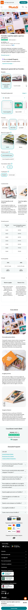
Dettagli (3, 278)
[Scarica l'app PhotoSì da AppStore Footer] (6, 547)
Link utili (4, 451)
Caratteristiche (4, 183)
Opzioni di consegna (7, 63)
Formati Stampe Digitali (7, 454)
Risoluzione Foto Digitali (8, 456)
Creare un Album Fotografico (9, 458)
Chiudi (23, 93)
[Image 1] (12, 32)
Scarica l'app (14, 608)
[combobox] (14, 97)
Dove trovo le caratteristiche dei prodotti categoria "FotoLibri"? (13, 471)
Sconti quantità (4, 258)
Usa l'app (23, 2)
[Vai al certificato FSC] (7, 580)
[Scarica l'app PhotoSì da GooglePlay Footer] (16, 547)
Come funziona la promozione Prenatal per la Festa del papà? (12, 465)
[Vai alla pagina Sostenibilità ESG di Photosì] (7, 575)
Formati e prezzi (5, 55)
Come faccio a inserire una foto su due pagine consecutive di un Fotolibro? (12, 478)
